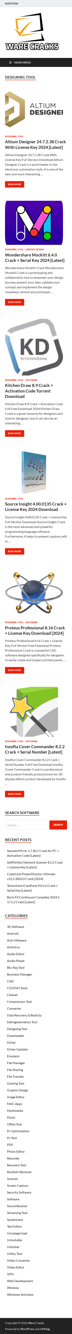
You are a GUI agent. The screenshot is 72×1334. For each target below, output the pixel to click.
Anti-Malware (16, 940)
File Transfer (15, 1076)
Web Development (20, 1281)
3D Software (15, 926)
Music (11, 1117)
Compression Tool (19, 1001)
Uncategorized (17, 1233)
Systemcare (15, 1219)
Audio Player (16, 961)
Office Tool (14, 1124)
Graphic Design (35, 249)
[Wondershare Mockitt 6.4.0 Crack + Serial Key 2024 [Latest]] (36, 224)
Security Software (19, 1192)
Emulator (13, 1056)
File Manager (16, 1063)
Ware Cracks (36, 1323)
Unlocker (13, 1247)
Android (12, 933)
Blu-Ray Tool (15, 967)
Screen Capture (17, 1185)
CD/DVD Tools (17, 988)
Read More (13, 183)
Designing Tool (14, 136)
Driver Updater (17, 1049)
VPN (10, 1274)
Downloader (15, 1035)
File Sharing (15, 1070)
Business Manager (19, 974)
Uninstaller (14, 1240)
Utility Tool (14, 1253)
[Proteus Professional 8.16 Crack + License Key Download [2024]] (36, 594)
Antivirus (13, 947)
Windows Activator (20, 1294)
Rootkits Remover (19, 1172)
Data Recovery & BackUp (24, 1015)
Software (32, 380)
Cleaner (12, 995)
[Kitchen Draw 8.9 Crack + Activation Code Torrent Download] (36, 349)
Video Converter (18, 1260)
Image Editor (16, 1097)
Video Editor (15, 1267)
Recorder (13, 1158)
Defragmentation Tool (22, 1022)
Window (13, 1288)
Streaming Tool (17, 1213)
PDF (10, 1144)
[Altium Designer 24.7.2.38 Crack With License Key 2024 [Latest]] (36, 111)
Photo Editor (16, 1151)
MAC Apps (14, 1104)
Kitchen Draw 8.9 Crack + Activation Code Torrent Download (29, 391)
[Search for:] (36, 824)
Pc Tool (12, 1138)
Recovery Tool (16, 1165)
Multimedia (15, 1110)
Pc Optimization (18, 1131)
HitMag (45, 1329)
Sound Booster (17, 1206)
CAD (10, 981)
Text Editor (14, 1226)
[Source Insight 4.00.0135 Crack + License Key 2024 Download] (36, 473)
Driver (11, 1042)
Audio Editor (16, 954)
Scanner (12, 1179)
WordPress (27, 1329)
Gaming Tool (15, 1083)
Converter (14, 1008)
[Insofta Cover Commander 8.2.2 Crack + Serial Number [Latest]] (36, 713)
